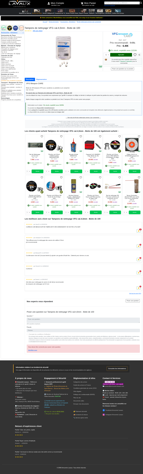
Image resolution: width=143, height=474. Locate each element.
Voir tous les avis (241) (135, 293)
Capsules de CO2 (6, 57)
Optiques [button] (92, 13)
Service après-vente (81, 417)
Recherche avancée (109, 5)
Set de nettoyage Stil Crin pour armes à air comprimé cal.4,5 (112, 197)
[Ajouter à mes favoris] (135, 55)
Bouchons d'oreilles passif (9, 38)
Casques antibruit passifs (9, 42)
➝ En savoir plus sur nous (23, 388)
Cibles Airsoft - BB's (7, 61)
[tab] (30, 79)
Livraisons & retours (81, 414)
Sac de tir (4, 52)
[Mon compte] (48, 3)
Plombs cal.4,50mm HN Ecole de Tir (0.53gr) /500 (54, 197)
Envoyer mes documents (81, 404)
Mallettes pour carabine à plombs (11, 93)
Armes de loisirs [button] (37, 13)
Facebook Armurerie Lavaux (113, 410)
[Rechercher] (141, 3)
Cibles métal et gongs (7, 67)
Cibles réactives (6, 64)
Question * (30, 316)
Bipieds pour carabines (8, 47)
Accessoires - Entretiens (67, 22)
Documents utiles (78, 401)
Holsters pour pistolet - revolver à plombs (11, 85)
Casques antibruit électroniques (11, 40)
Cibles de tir (4, 62)
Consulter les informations (117, 368)
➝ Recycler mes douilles (51, 414)
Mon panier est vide (88, 5)
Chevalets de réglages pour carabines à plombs (9, 49)
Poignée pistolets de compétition (11, 100)
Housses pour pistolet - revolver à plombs (11, 88)
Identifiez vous (55, 5)
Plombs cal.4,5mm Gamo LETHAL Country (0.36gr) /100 (93, 197)
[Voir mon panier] (82, 3)
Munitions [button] (108, 13)
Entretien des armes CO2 (9, 76)
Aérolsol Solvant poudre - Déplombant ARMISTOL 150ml (73, 197)
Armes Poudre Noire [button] (72, 13)
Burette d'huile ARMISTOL (73, 155)
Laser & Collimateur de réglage (10, 53)
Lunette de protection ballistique (11, 43)
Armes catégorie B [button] (48, 13)
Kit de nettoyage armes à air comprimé (89, 22)
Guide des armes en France (82, 385)
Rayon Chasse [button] (83, 13)
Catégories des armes (80, 382)
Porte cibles (4, 70)
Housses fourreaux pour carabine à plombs (12, 95)
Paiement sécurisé (81, 411)
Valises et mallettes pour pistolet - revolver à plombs (11, 91)
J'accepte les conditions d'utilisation (39, 334)
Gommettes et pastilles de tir (10, 72)
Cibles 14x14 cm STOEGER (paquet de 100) (132, 156)
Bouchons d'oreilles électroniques (11, 37)
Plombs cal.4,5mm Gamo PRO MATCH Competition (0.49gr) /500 (112, 157)
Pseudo (29, 327)
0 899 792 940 (109, 382)
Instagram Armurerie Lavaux (113, 414)
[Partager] (139, 55)
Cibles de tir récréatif (7, 65)
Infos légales (77, 391)
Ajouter (121, 55)
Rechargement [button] (100, 13)
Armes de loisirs (54, 22)
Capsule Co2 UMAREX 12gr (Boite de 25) (93, 155)
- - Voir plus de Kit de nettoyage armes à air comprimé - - (83, 117)
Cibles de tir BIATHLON (8, 69)
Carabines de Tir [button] (60, 13)
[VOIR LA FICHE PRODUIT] (33, 136)
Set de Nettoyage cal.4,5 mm (34, 155)
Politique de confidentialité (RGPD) (84, 394)
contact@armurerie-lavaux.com (114, 386)
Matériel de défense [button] (25, 13)
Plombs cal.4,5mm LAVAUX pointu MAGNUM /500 (54, 156)
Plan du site (77, 397)
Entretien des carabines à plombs (11, 80)
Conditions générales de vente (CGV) (85, 388)
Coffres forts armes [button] (118, 13)
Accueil (45, 22)
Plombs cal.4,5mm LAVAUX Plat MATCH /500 (34, 197)
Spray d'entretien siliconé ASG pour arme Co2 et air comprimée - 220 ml (132, 198)
